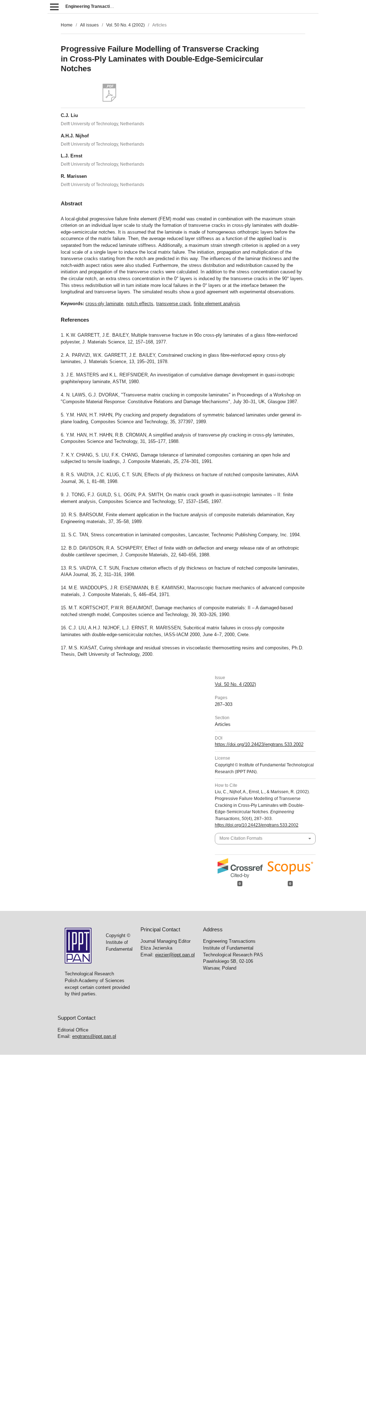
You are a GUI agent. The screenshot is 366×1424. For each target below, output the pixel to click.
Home (67, 25)
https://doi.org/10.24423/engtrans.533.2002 (259, 744)
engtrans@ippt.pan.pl (94, 1036)
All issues (89, 25)
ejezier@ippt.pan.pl (175, 954)
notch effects (139, 303)
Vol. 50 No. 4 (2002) (125, 25)
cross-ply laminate (104, 303)
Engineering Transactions (91, 6)
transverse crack (173, 303)
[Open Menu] (54, 6)
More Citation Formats (240, 838)
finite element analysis (217, 303)
